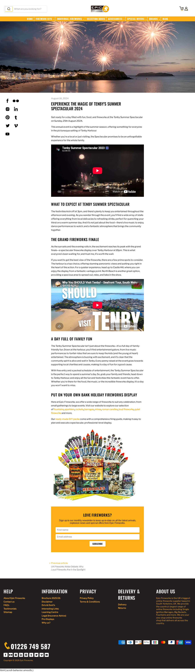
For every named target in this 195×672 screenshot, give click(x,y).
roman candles (110, 409)
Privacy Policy (87, 598)
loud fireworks (126, 409)
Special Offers (136, 19)
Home (30, 19)
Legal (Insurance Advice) (54, 615)
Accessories (115, 19)
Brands (153, 19)
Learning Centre (50, 612)
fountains (59, 409)
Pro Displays (48, 619)
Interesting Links (50, 608)
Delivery (122, 604)
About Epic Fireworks (14, 598)
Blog (165, 19)
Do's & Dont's (48, 605)
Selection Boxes (96, 19)
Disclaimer (47, 601)
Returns (122, 608)
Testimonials (10, 608)
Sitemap (8, 612)
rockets (79, 409)
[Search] (9, 9)
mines (98, 409)
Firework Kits (44, 19)
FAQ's (6, 605)
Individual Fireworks (70, 19)
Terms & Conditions (90, 601)
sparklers (70, 409)
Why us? (46, 622)
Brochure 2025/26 (51, 598)
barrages (89, 409)
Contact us (9, 601)
